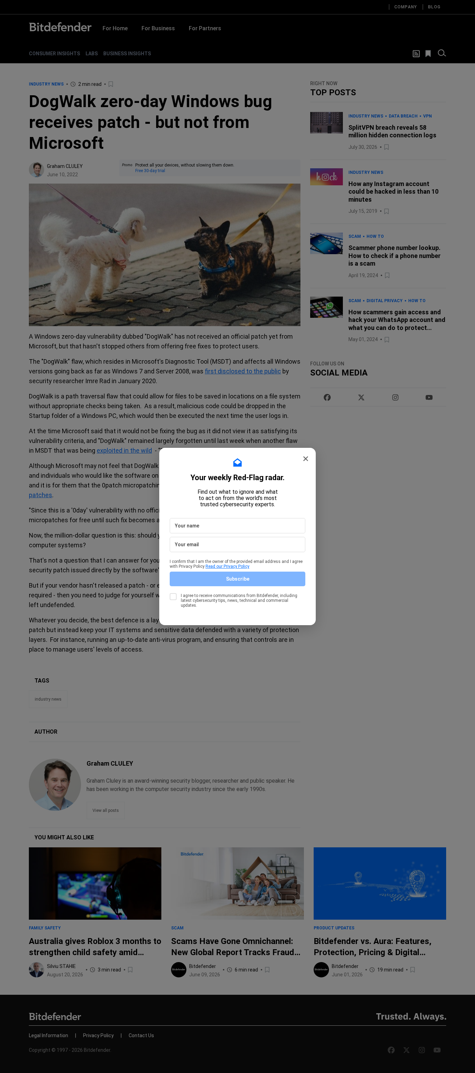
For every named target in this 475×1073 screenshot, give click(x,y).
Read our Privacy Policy (227, 566)
